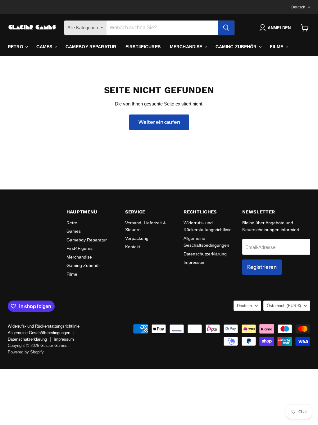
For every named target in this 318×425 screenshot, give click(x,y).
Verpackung (136, 238)
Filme (277, 46)
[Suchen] (226, 28)
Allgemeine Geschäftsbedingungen (39, 332)
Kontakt (132, 246)
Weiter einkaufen (159, 122)
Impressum (195, 262)
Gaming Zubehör (237, 46)
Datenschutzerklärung (205, 253)
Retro (16, 46)
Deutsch (298, 7)
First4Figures (143, 46)
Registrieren (262, 267)
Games (45, 46)
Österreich (284, 305)
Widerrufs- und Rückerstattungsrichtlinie (44, 326)
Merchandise (187, 46)
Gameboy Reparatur (91, 46)
